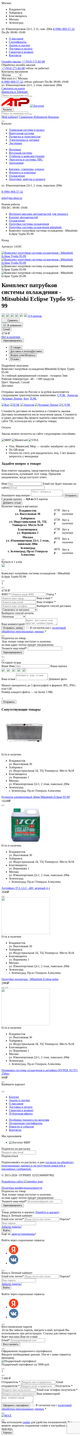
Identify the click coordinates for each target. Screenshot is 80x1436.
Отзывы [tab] (14, 359)
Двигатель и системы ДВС (26, 159)
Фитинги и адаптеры (22, 172)
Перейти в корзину (47, 1212)
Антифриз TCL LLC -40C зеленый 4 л (25, 888)
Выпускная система (21, 133)
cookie (26, 1422)
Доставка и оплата (20, 48)
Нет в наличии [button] (10, 336)
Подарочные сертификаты (25, 1123)
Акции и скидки (19, 45)
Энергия (72, 395)
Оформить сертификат (16, 1405)
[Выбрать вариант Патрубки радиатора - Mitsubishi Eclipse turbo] (6, 987)
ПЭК (33, 398)
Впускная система (20, 152)
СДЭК (61, 395)
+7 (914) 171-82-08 (23, 61)
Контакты (15, 55)
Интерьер (15, 149)
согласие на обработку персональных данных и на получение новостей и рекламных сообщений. (37, 1165)
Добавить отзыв (12, 502)
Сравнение (26, 116)
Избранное (41, 116)
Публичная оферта (21, 1113)
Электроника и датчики (24, 139)
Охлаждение (17, 175)
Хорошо (7, 1432)
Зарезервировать (12, 340)
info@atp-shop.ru (11, 198)
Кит (26, 398)
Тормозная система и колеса (26, 129)
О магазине (16, 38)
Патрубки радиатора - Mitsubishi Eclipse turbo (29, 979)
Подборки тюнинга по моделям (29, 1119)
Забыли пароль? (11, 1226)
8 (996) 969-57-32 (64, 29)
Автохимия (16, 162)
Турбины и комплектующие (26, 156)
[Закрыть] (2, 660)
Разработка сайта (12, 1181)
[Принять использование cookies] (2, 1419)
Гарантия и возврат (21, 52)
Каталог (7, 109)
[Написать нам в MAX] (6, 1415)
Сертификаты (17, 42)
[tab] (26, 351)
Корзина (53, 116)
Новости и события (21, 1126)
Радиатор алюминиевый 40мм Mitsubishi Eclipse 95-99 (35, 797)
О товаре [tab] (15, 347)
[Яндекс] (13, 1253)
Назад (5, 240)
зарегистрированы (23, 1233)
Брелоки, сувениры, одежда (26, 169)
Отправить (71, 495)
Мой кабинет (9, 116)
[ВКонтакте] (13, 1263)
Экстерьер (15, 143)
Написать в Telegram (14, 91)
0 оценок (36, 316)
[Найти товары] (30, 114)
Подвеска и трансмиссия (24, 136)
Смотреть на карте (13, 88)
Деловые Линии (11, 398)
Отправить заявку (13, 628)
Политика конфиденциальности (21, 1187)
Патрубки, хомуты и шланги (27, 179)
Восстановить (11, 1344)
